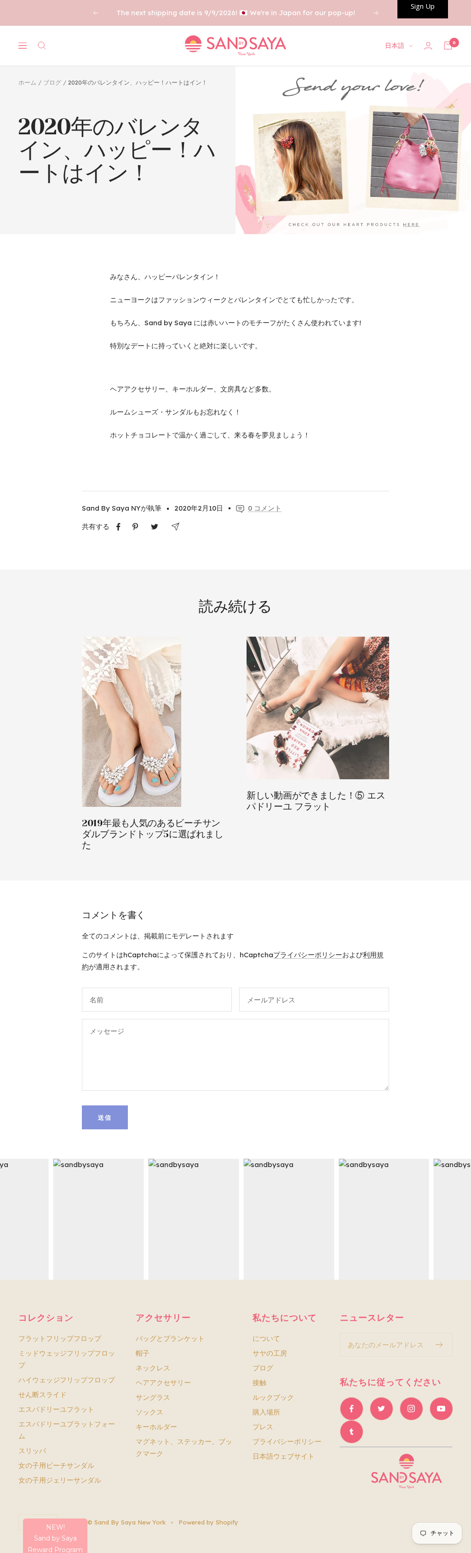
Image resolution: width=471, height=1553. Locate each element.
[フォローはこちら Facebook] (351, 1408)
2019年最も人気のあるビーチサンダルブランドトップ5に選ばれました (152, 834)
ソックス (149, 1412)
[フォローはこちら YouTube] (441, 1408)
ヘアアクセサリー (163, 1382)
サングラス (153, 1397)
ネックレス (153, 1367)
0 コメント (264, 508)
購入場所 (266, 1412)
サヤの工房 (270, 1353)
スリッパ (32, 1450)
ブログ (52, 82)
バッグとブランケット (170, 1338)
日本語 (394, 45)
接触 (259, 1382)
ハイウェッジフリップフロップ (66, 1379)
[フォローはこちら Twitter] (381, 1408)
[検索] (42, 45)
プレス (263, 1426)
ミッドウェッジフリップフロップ (66, 1359)
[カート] (448, 45)
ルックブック (273, 1397)
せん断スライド (42, 1394)
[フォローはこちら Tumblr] (351, 1431)
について (266, 1338)
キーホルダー (156, 1426)
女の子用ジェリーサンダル (59, 1480)
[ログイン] (428, 46)
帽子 (142, 1353)
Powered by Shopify (208, 1522)
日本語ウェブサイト (284, 1456)
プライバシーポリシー (307, 954)
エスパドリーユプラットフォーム (66, 1430)
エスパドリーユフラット (56, 1409)
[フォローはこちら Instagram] (411, 1408)
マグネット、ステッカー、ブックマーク (184, 1447)
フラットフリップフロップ (59, 1338)
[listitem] (118, 527)
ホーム (27, 82)
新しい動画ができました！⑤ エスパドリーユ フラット (316, 801)
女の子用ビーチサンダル (56, 1465)
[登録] (439, 1344)
